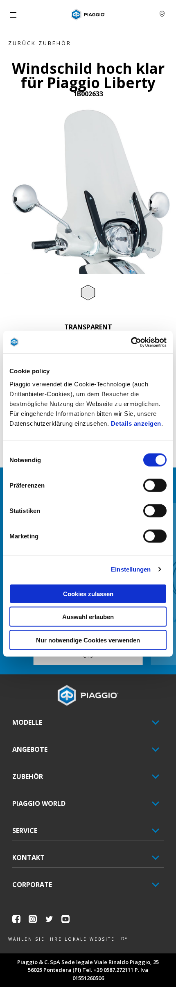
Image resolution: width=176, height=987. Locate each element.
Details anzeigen (136, 423)
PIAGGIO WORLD (38, 803)
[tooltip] (88, 293)
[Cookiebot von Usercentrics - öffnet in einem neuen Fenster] (131, 342)
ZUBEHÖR (27, 776)
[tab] (88, 293)
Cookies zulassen (88, 593)
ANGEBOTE (29, 749)
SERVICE (24, 830)
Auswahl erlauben (88, 616)
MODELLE (27, 722)
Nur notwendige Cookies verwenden (88, 639)
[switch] (155, 485)
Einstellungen (131, 569)
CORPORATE (32, 884)
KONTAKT (28, 857)
